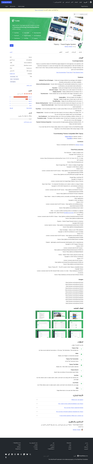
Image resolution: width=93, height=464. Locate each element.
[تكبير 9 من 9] (49, 331)
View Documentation (61, 72)
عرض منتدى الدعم (28, 122)
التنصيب (67, 52)
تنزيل (12, 45)
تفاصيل (80, 52)
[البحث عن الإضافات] (74, 14)
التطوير (60, 52)
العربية (75, 455)
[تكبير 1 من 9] (81, 312)
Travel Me (69, 138)
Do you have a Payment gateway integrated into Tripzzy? (69, 411)
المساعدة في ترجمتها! (39, 9)
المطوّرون (52, 446)
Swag (35, 448)
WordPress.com (17, 442)
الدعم (11, 52)
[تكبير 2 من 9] (65, 312)
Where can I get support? (77, 399)
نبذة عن (86, 442)
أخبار (87, 444)
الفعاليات (35, 444)
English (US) (12, 73)
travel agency (12, 81)
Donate (35, 446)
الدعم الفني (52, 444)
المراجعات (73, 52)
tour (17, 76)
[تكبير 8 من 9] (65, 331)
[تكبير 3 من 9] (49, 312)
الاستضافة (86, 446)
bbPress (19, 446)
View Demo (69, 72)
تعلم (53, 442)
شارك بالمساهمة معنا (33, 442)
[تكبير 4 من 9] (81, 321)
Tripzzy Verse (68, 136)
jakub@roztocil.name (69, 212)
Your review (29, 108)
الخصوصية (86, 448)
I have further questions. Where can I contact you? (71, 415)
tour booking (12, 76)
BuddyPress (18, 448)
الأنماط (70, 448)
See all (11, 108)
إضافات (69, 446)
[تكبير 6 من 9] (49, 321)
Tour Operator (16, 79)
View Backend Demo (78, 72)
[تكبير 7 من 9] (81, 331)
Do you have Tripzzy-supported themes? (73, 407)
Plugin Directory (84, 6)
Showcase (69, 442)
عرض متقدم (29, 85)
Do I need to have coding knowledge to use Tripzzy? (70, 403)
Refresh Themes (68, 46)
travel (11, 79)
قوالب (70, 444)
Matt (19, 444)
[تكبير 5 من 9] (65, 321)
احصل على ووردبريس (6, 2)
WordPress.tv (51, 448)
